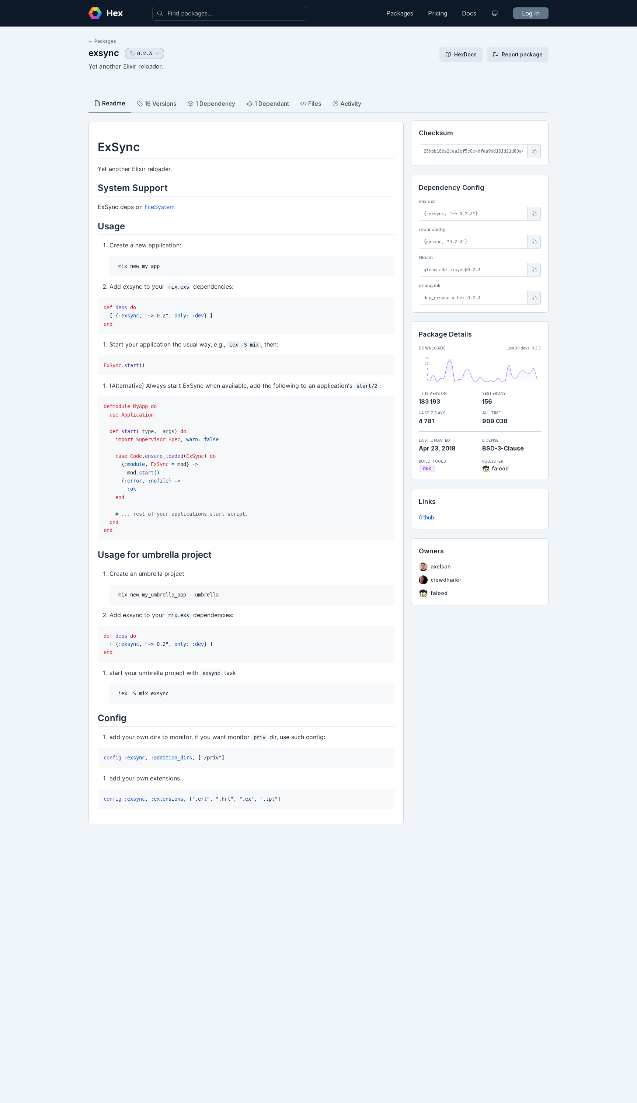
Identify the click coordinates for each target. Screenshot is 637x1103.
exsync (103, 53)
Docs (469, 13)
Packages (399, 13)
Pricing (437, 13)
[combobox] (229, 13)
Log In (531, 13)
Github (426, 517)
